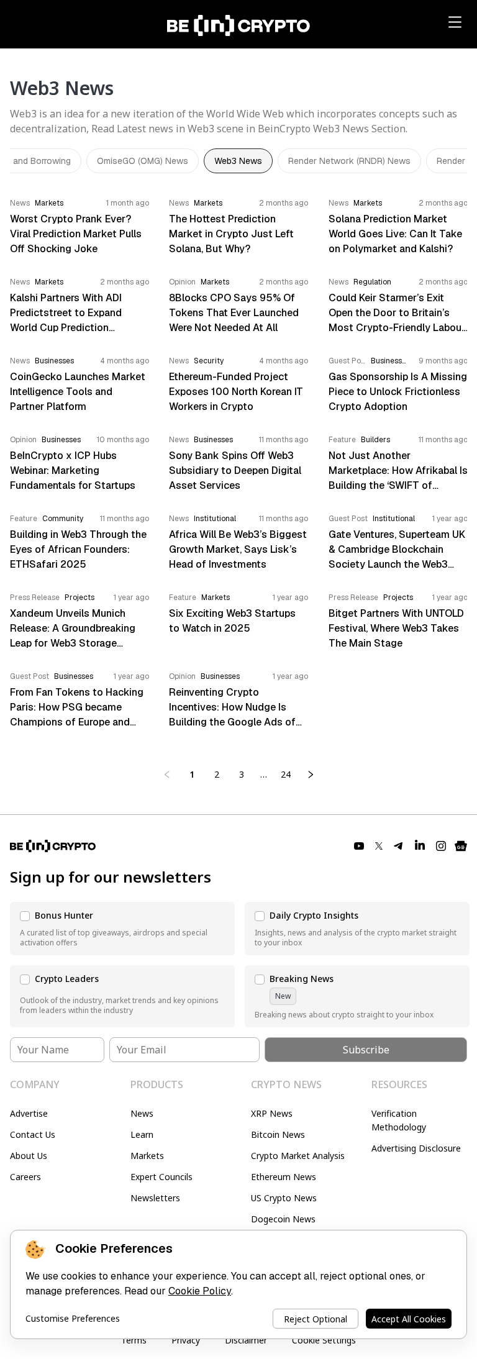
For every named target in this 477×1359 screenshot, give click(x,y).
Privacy (185, 1340)
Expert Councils (161, 1177)
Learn (141, 1134)
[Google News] (461, 846)
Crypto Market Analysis (298, 1155)
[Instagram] (441, 846)
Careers (25, 1177)
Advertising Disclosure (416, 1148)
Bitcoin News (278, 1134)
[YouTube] (359, 846)
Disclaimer (246, 1340)
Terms (134, 1340)
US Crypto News (284, 1198)
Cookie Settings (324, 1340)
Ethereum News (283, 1177)
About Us (28, 1155)
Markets (147, 1155)
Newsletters (155, 1198)
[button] (122, 928)
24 (286, 774)
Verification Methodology (398, 1120)
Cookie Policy (199, 1291)
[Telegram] (399, 846)
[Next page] (310, 774)
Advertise (29, 1113)
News (141, 1113)
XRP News (272, 1113)
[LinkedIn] (419, 846)
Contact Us (32, 1134)
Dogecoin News (283, 1219)
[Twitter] (379, 846)
